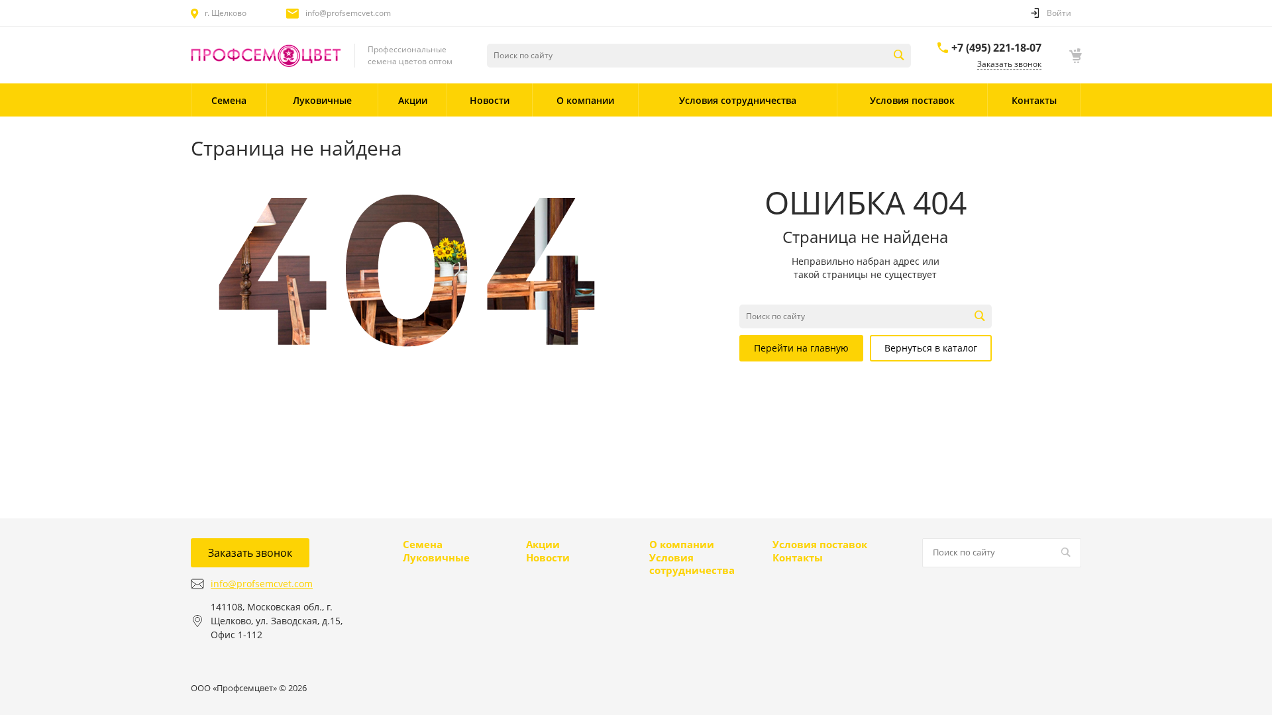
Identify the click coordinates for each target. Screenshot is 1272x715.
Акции (543, 544)
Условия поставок (819, 544)
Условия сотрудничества (692, 564)
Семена (423, 544)
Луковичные (436, 557)
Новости (548, 557)
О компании (681, 544)
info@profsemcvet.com (348, 13)
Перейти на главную (801, 348)
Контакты (797, 557)
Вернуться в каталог (930, 348)
